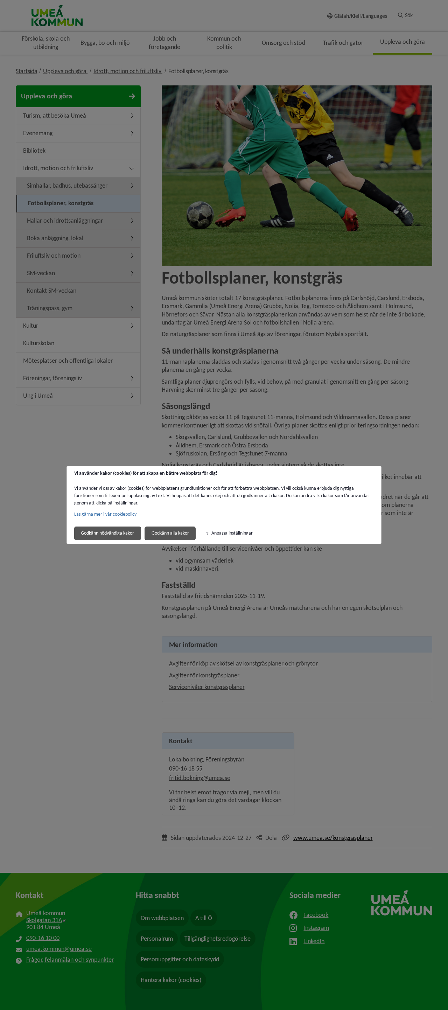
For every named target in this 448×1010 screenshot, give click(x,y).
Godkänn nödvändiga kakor (107, 533)
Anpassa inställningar (232, 533)
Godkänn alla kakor (170, 533)
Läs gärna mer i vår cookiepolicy (105, 514)
